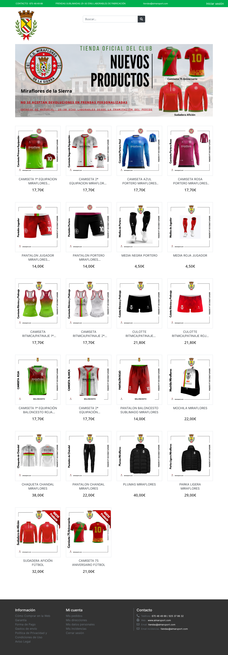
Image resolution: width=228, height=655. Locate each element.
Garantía (21, 620)
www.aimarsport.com (159, 620)
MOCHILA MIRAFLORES (190, 408)
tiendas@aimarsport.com (161, 624)
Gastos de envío (26, 628)
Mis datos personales (80, 624)
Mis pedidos (74, 616)
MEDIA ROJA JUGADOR (190, 255)
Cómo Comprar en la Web (32, 616)
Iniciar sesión (215, 3)
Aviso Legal (23, 641)
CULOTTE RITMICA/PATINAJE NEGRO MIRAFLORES (139, 336)
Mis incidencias (76, 628)
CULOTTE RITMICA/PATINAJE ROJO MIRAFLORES (190, 336)
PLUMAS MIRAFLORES (139, 484)
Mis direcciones (76, 620)
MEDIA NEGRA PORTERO (139, 255)
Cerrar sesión (75, 633)
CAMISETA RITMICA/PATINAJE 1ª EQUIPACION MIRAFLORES (38, 336)
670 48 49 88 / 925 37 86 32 (168, 616)
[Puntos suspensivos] (141, 19)
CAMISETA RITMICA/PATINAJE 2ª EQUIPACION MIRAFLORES (88, 336)
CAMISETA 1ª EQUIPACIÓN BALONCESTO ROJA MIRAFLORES (38, 412)
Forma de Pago (25, 624)
